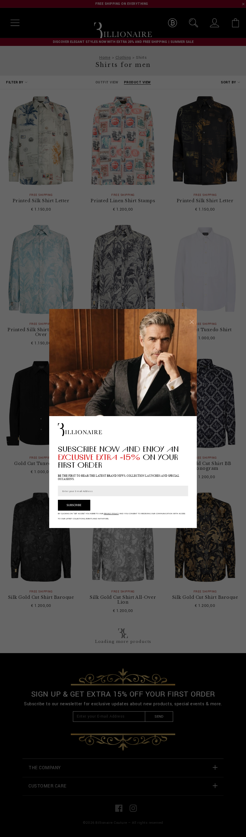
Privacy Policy (111, 513)
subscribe (74, 505)
